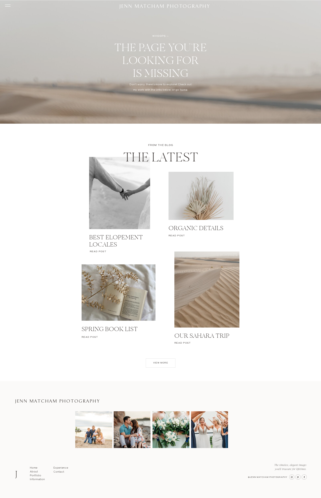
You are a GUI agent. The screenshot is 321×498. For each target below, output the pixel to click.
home (183, 89)
